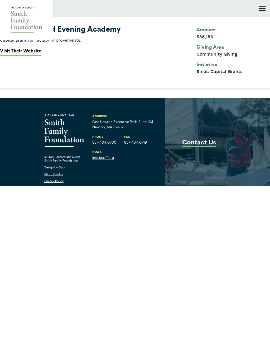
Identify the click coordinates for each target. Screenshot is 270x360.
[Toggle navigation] (262, 8)
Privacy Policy (54, 181)
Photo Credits (53, 174)
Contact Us (199, 143)
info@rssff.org (103, 157)
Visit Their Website (20, 51)
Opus (62, 167)
